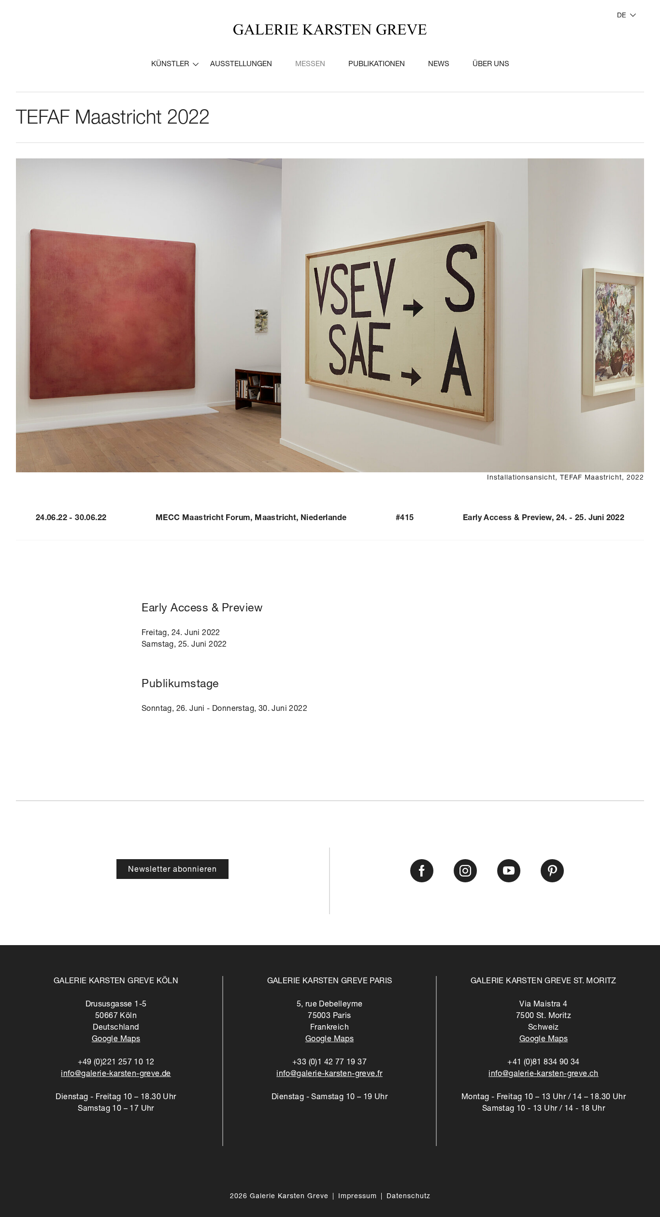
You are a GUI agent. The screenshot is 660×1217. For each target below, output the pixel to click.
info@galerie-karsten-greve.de (116, 1074)
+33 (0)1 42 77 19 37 (329, 1063)
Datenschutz (408, 1196)
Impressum (357, 1196)
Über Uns (491, 64)
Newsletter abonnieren (172, 870)
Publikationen (376, 64)
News (438, 64)
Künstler (170, 64)
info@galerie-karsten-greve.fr (329, 1074)
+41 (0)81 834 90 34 (543, 1063)
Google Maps (116, 1040)
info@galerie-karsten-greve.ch (543, 1074)
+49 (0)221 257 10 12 (116, 1063)
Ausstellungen (241, 64)
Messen (310, 64)
